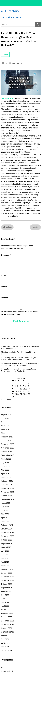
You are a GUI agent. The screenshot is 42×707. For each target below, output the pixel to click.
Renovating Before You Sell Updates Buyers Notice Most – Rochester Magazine (18, 359)
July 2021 (5, 639)
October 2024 (6, 496)
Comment (6, 255)
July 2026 (5, 418)
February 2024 (7, 525)
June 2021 (5, 643)
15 (26, 389)
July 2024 (5, 507)
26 (18, 394)
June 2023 (5, 555)
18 (16, 391)
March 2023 (6, 566)
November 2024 (7, 492)
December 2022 (7, 577)
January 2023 (6, 573)
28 (24, 394)
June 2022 (5, 599)
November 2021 (7, 624)
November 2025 (7, 448)
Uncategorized (7, 671)
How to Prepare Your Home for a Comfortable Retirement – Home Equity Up (19, 370)
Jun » (9, 399)
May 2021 (5, 647)
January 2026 (6, 440)
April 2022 (5, 606)
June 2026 (5, 422)
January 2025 (6, 485)
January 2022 (6, 617)
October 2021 (6, 628)
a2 (5, 63)
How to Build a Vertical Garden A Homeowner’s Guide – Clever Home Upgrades (20, 364)
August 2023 (6, 547)
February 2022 (7, 613)
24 (13, 394)
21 (24, 391)
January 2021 (6, 650)
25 (16, 394)
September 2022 (7, 588)
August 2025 (6, 459)
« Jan (3, 399)
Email (4, 287)
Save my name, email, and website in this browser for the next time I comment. (20, 313)
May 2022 (5, 602)
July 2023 (5, 551)
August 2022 (6, 591)
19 (18, 391)
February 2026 (7, 437)
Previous (8, 227)
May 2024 (5, 514)
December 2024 (7, 488)
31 (13, 397)
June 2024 (5, 510)
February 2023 (7, 569)
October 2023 (6, 540)
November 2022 (7, 580)
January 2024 (6, 529)
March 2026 (6, 433)
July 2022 (5, 595)
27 (21, 394)
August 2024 (6, 503)
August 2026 (6, 415)
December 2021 (7, 621)
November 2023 (7, 536)
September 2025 (7, 455)
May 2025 (5, 470)
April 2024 (5, 518)
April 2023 (5, 562)
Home (5, 54)
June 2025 (5, 466)
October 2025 (6, 452)
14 (24, 389)
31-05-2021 (16, 63)
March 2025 (6, 477)
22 (26, 391)
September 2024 (7, 499)
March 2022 (6, 610)
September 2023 (7, 544)
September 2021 (7, 632)
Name (4, 276)
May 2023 (5, 558)
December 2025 (7, 444)
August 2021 (6, 636)
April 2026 (5, 429)
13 (21, 389)
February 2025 (7, 481)
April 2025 (5, 474)
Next (35, 227)
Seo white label (7, 98)
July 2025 (5, 463)
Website (4, 298)
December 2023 (7, 532)
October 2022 (6, 584)
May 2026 (5, 426)
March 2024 (6, 521)
